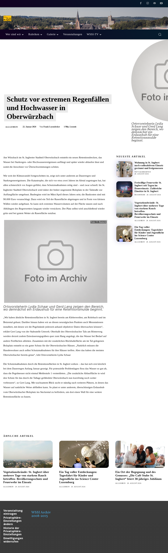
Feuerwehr (140, 195)
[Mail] (154, 3)
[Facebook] (140, 3)
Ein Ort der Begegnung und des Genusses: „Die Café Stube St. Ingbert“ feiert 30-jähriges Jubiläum (138, 475)
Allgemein (11, 127)
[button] (160, 34)
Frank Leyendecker (51, 127)
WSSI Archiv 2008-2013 (41, 514)
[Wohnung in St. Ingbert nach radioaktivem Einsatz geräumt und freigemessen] (124, 169)
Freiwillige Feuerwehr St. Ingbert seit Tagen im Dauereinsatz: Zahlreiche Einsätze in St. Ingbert (148, 186)
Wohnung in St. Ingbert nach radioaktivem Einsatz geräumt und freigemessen (149, 165)
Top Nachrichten (143, 172)
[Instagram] (147, 3)
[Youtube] (161, 3)
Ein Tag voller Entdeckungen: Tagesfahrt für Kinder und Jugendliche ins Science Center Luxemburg (149, 233)
